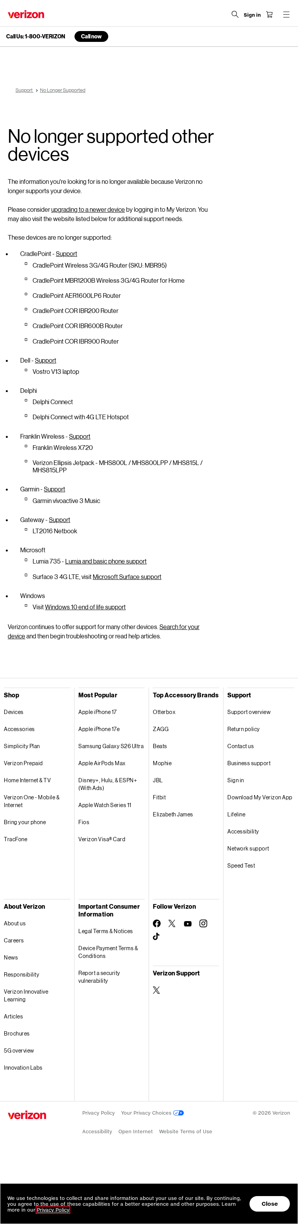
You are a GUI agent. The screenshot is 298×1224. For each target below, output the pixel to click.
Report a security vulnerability (99, 977)
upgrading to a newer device (88, 209)
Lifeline (236, 814)
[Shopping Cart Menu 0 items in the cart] (269, 14)
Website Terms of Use (185, 1131)
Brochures (17, 1033)
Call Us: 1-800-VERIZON (35, 36)
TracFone (15, 839)
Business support (248, 763)
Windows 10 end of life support (85, 606)
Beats (160, 746)
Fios (83, 822)
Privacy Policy (98, 1113)
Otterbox (164, 712)
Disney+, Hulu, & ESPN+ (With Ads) (107, 784)
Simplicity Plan (22, 746)
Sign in (235, 780)
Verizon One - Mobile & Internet (31, 801)
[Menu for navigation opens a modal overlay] (286, 14)
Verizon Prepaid (23, 763)
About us (15, 923)
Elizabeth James (173, 814)
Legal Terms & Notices (105, 931)
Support (66, 253)
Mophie (162, 763)
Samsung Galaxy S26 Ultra (111, 746)
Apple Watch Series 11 (105, 805)
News (11, 957)
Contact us (240, 746)
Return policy (243, 729)
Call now (91, 36)
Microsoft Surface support (127, 576)
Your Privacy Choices (147, 1113)
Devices (14, 712)
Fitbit (159, 797)
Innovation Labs (23, 1067)
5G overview (19, 1050)
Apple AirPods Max (102, 763)
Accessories (19, 729)
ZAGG (160, 729)
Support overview (248, 712)
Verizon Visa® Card (101, 839)
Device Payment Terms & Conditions (108, 952)
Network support (248, 848)
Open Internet (135, 1131)
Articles (13, 1016)
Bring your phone (25, 822)
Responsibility (21, 974)
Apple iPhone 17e (99, 729)
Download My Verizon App (260, 797)
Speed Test (241, 865)
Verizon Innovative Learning (26, 995)
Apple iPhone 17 (97, 712)
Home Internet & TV (27, 780)
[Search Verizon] (235, 14)
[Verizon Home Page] (26, 14)
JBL (158, 780)
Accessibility (243, 831)
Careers (14, 940)
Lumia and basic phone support (106, 561)
